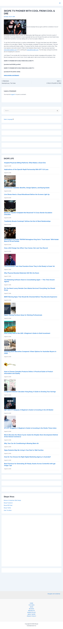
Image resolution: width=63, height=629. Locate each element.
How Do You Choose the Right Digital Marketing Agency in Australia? (27, 457)
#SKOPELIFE (31, 610)
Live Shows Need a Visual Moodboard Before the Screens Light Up (26, 194)
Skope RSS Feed (8, 505)
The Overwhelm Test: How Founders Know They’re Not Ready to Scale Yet (29, 266)
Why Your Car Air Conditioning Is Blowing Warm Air (21, 443)
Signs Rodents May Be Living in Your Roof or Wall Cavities (23, 450)
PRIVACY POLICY (31, 616)
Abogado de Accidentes (54, 593)
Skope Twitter (7, 508)
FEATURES (31, 605)
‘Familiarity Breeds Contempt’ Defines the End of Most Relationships (27, 221)
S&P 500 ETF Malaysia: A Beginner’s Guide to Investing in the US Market (28, 410)
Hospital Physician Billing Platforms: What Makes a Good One (25, 163)
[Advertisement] (31, 540)
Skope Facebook (8, 503)
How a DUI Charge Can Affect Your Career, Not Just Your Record (26, 248)
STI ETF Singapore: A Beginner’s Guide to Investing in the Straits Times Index (30, 428)
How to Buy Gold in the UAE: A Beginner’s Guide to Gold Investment (27, 333)
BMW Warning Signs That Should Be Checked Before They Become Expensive (30, 297)
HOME (31, 603)
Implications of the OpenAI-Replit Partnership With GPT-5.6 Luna (26, 169)
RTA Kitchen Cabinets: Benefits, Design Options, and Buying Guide (26, 187)
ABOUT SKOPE (31, 614)
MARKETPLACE (31, 612)
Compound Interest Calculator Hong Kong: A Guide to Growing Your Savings (30, 391)
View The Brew (8, 510)
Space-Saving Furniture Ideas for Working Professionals (23, 315)
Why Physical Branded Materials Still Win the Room (21, 273)
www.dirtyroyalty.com (32, 50)
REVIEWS (31, 608)
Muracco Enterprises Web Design (12, 500)
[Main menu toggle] (59, 3)
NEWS (31, 607)
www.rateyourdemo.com (10, 50)
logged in (13, 94)
